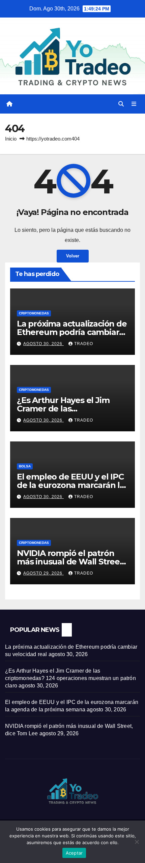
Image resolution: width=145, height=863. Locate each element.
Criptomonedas (34, 313)
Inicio (11, 139)
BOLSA (25, 466)
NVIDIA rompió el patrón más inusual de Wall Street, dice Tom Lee (71, 561)
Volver (72, 255)
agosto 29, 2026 (43, 573)
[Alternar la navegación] (134, 104)
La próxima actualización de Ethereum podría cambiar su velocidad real (72, 332)
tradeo (83, 343)
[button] (121, 104)
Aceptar (74, 853)
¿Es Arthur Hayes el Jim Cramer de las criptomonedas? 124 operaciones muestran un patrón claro (70, 678)
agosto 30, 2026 (43, 343)
